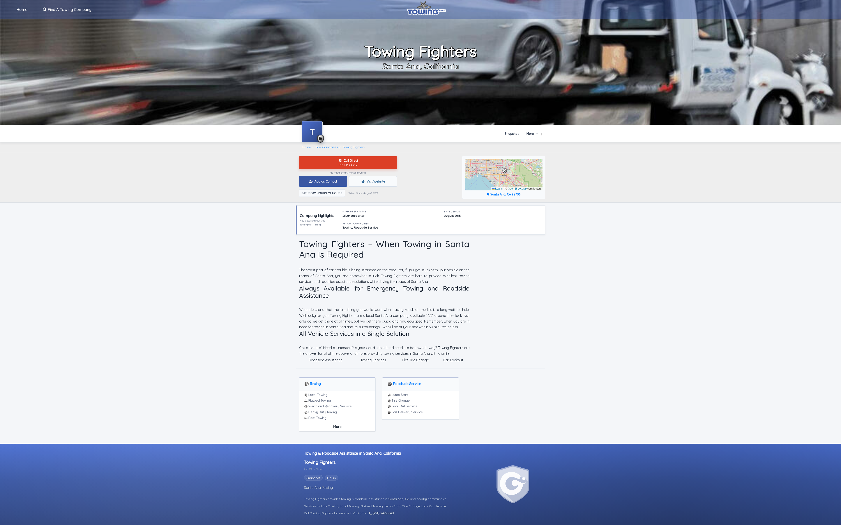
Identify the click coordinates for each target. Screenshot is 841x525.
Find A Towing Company (69, 9)
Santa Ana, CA (399, 499)
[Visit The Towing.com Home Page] (426, 7)
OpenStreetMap (517, 188)
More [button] (531, 134)
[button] (504, 171)
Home (21, 9)
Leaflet (499, 188)
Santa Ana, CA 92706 (504, 194)
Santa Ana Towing (318, 487)
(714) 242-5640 (383, 513)
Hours (331, 478)
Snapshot (512, 134)
